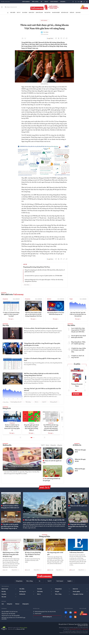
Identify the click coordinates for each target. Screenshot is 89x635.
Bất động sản (64, 12)
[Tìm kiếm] (5, 7)
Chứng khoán (26, 1)
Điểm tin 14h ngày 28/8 (80, 451)
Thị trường (47, 12)
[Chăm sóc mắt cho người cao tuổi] (78, 498)
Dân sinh (78, 12)
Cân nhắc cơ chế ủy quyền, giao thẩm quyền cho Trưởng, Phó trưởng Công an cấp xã (9, 526)
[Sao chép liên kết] (64, 38)
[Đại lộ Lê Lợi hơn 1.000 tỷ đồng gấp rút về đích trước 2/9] (11, 498)
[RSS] (75, 616)
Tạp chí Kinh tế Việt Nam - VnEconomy (78, 629)
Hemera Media (23, 627)
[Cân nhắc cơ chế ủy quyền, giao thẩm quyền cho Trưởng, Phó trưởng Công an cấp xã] (11, 517)
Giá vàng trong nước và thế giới (55, 553)
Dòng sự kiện (44, 536)
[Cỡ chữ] (25, 38)
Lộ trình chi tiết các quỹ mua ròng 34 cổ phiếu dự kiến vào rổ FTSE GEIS (43, 275)
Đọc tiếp (6, 325)
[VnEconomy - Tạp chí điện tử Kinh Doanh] (44, 576)
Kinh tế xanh (39, 12)
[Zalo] (79, 2)
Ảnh (3, 604)
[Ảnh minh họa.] (44, 51)
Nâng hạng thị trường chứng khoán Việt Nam (36, 267)
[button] (31, 437)
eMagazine (59, 445)
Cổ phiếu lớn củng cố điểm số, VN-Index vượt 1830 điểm (78, 350)
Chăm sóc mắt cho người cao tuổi (52, 461)
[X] (76, 2)
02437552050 (38, 613)
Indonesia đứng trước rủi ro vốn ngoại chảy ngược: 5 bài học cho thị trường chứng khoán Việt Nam (44, 280)
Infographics (53, 445)
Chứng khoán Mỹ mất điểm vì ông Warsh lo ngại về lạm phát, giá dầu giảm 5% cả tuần (42, 344)
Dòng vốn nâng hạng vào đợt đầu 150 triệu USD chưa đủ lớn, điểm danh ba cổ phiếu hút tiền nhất (45, 270)
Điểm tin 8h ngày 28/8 (80, 469)
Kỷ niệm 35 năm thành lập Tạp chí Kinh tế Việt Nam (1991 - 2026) (33, 554)
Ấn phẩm (77, 364)
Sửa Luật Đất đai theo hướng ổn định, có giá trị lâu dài (44, 520)
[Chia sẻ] (66, 38)
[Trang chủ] (8, 12)
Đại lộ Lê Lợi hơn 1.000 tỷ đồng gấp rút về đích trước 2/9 (10, 506)
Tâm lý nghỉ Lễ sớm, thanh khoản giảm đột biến (78, 336)
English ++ (63, 1)
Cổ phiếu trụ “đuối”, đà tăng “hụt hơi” (77, 356)
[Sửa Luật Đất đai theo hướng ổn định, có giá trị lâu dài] (44, 505)
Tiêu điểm (12, 12)
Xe (41, 1)
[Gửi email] (61, 38)
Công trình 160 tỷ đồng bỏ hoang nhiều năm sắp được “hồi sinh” (77, 526)
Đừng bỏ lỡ (7, 408)
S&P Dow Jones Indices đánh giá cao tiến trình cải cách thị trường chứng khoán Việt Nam (33, 314)
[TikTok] (84, 2)
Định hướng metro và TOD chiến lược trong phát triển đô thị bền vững (11, 554)
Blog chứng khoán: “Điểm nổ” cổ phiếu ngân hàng (78, 342)
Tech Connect (54, 1)
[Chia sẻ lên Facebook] (56, 38)
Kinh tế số (31, 12)
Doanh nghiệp (56, 12)
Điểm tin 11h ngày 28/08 (80, 460)
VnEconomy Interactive (76, 552)
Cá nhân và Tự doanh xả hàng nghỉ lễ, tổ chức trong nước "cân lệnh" (11, 314)
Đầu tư (18, 12)
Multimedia (7, 445)
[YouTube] (81, 2)
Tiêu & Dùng (35, 1)
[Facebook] (73, 2)
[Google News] (87, 2)
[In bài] (22, 38)
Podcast (47, 445)
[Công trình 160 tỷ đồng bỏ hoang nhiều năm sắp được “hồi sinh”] (78, 517)
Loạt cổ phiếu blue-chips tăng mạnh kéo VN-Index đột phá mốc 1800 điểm (78, 330)
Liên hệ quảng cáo (47, 616)
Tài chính (24, 12)
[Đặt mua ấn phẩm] (84, 7)
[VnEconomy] (44, 144)
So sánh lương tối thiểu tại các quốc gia (51, 479)
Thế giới (72, 12)
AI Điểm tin (77, 445)
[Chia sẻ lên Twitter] (59, 38)
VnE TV (46, 1)
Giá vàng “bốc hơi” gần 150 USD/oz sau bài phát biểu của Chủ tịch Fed (78, 314)
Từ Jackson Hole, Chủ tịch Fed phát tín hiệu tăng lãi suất (41, 328)
